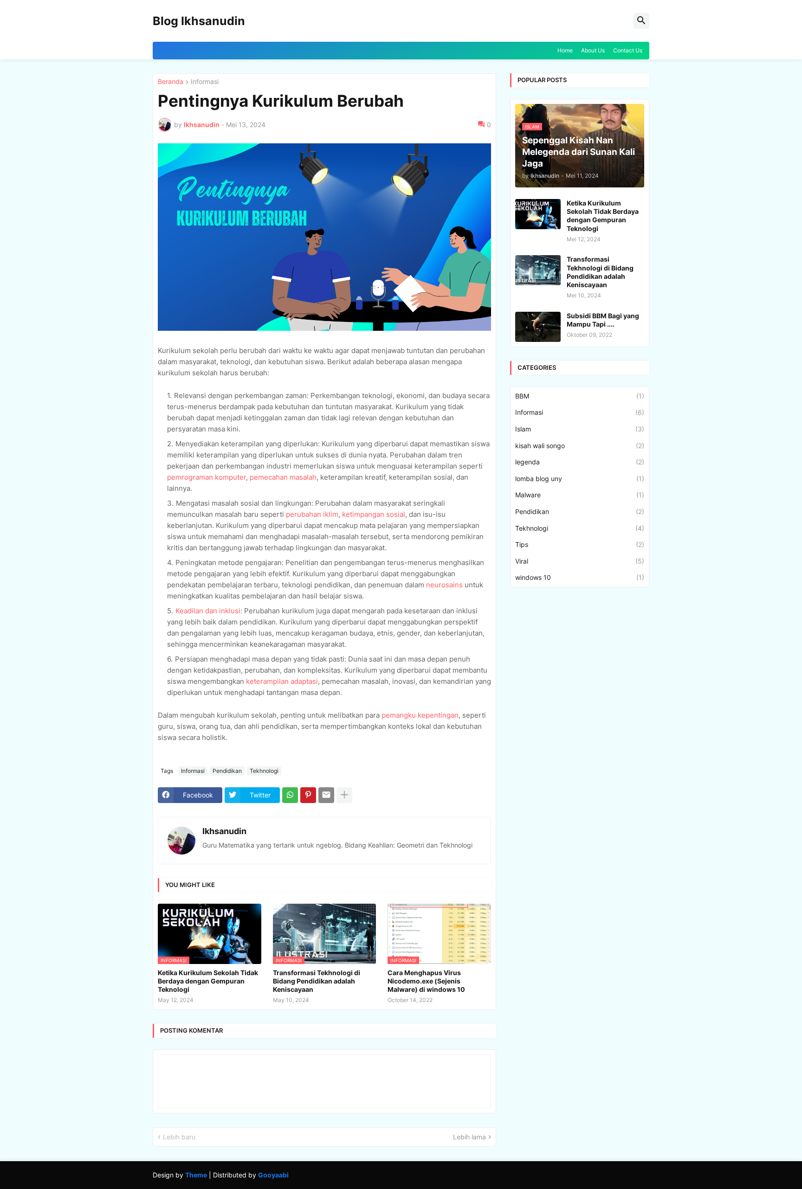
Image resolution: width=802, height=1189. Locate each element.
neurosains (444, 584)
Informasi (205, 81)
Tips (579, 544)
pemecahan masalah (283, 477)
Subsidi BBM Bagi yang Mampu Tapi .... (603, 320)
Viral (579, 561)
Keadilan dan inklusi (207, 610)
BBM (579, 396)
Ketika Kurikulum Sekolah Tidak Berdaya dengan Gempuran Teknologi (208, 981)
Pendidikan (227, 770)
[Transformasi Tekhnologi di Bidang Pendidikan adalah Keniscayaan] (538, 270)
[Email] (326, 795)
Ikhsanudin (224, 831)
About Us (593, 50)
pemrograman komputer (206, 477)
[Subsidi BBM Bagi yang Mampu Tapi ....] (538, 327)
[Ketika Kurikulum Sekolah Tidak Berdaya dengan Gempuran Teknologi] (538, 214)
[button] (641, 21)
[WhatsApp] (290, 795)
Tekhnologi (264, 770)
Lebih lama (469, 1137)
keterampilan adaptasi (282, 681)
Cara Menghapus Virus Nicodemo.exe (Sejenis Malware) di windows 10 (426, 981)
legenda (579, 462)
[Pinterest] (308, 795)
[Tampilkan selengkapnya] (344, 795)
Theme (196, 1175)
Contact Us (627, 50)
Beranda (170, 81)
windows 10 (579, 577)
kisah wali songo (579, 446)
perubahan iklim (312, 514)
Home (565, 50)
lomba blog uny (579, 478)
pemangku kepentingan (420, 715)
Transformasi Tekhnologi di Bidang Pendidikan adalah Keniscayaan (316, 981)
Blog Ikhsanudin (199, 21)
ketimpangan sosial (373, 514)
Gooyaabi (273, 1175)
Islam (579, 429)
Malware (579, 495)
